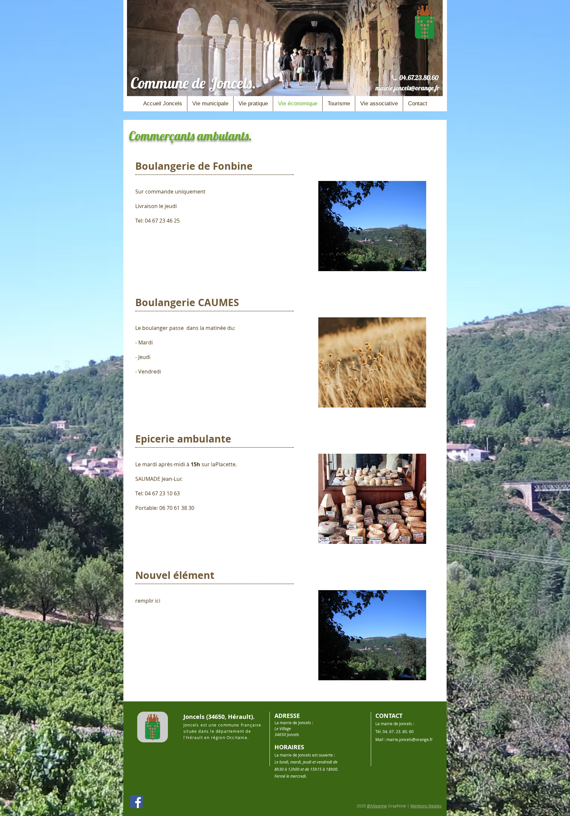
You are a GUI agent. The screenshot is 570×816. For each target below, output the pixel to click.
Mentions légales (426, 805)
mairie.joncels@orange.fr (407, 88)
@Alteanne (377, 805)
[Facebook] (136, 801)
